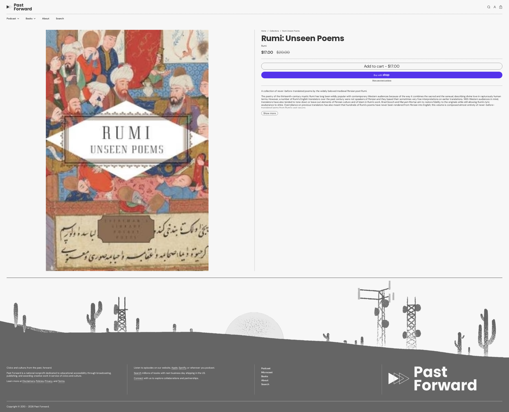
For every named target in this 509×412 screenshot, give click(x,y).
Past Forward (41, 406)
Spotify (182, 367)
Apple (174, 367)
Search (137, 373)
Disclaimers (28, 381)
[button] (489, 7)
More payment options (381, 80)
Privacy (48, 381)
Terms (61, 381)
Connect (138, 378)
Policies (40, 381)
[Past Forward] (19, 7)
